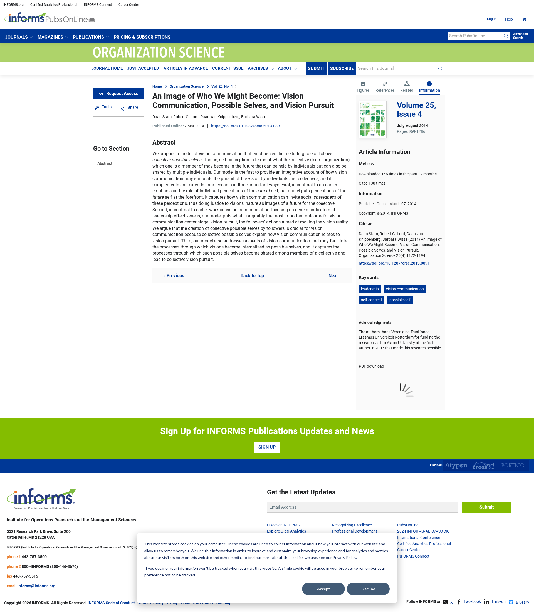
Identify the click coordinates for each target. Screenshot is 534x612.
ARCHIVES (258, 68)
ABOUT (284, 68)
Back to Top (252, 275)
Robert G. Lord (186, 117)
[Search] (506, 36)
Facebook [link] (472, 601)
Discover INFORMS (283, 525)
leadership (370, 289)
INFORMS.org (13, 5)
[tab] (363, 87)
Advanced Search (520, 36)
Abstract (104, 163)
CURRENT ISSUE (227, 68)
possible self (400, 300)
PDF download (371, 366)
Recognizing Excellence (352, 525)
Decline (368, 588)
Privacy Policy (344, 557)
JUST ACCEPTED (143, 68)
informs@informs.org (36, 586)
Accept (323, 588)
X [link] (451, 602)
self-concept (371, 300)
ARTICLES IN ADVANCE (186, 68)
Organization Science (187, 86)
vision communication (405, 289)
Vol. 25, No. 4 (222, 86)
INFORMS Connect (98, 5)
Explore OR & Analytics (286, 531)
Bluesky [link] (522, 602)
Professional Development (354, 531)
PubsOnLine (407, 525)
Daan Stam (162, 117)
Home (157, 86)
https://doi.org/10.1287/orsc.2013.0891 (246, 126)
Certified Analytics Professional (53, 5)
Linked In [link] (500, 601)
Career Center (128, 5)
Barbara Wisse (253, 117)
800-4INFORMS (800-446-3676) (50, 566)
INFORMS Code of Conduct (111, 603)
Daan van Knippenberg (219, 117)
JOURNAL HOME (107, 68)
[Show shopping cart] (524, 19)
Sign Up (267, 447)
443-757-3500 (34, 556)
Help (509, 19)
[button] (19, 37)
